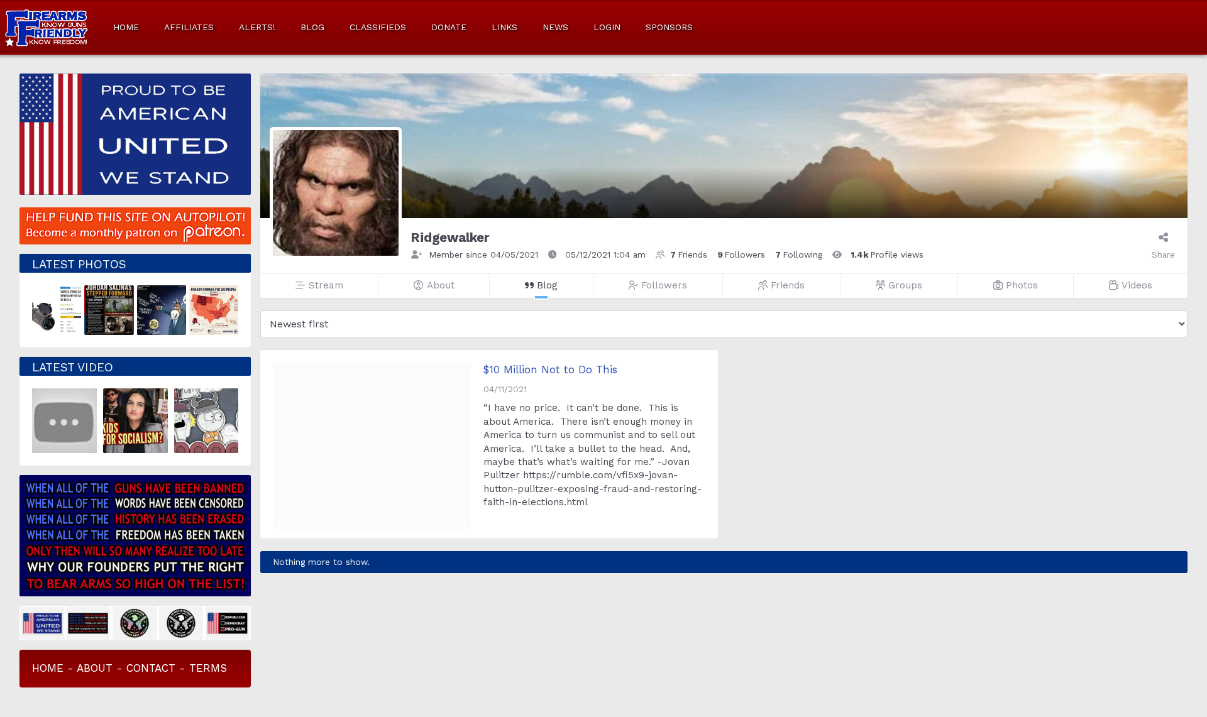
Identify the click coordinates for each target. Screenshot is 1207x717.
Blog (312, 27)
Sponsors (669, 27)
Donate (448, 27)
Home (126, 27)
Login (606, 27)
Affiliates (189, 27)
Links (504, 27)
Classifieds (378, 27)
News (555, 27)
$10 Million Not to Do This (550, 369)
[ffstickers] (135, 622)
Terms (208, 668)
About (95, 668)
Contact (150, 668)
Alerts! (257, 27)
